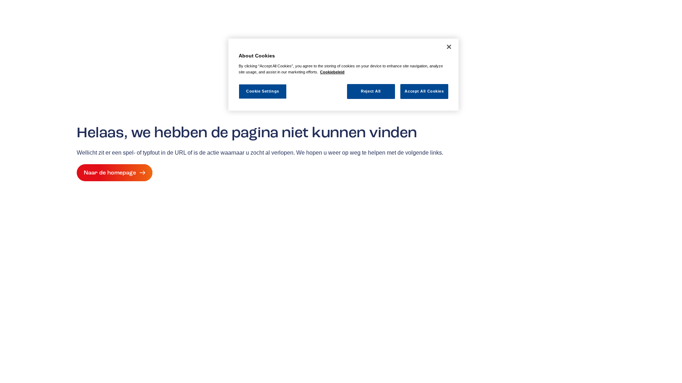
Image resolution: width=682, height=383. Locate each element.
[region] (343, 74)
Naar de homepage (110, 172)
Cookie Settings (262, 91)
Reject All (371, 91)
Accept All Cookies (424, 91)
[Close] (449, 47)
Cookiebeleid (332, 72)
